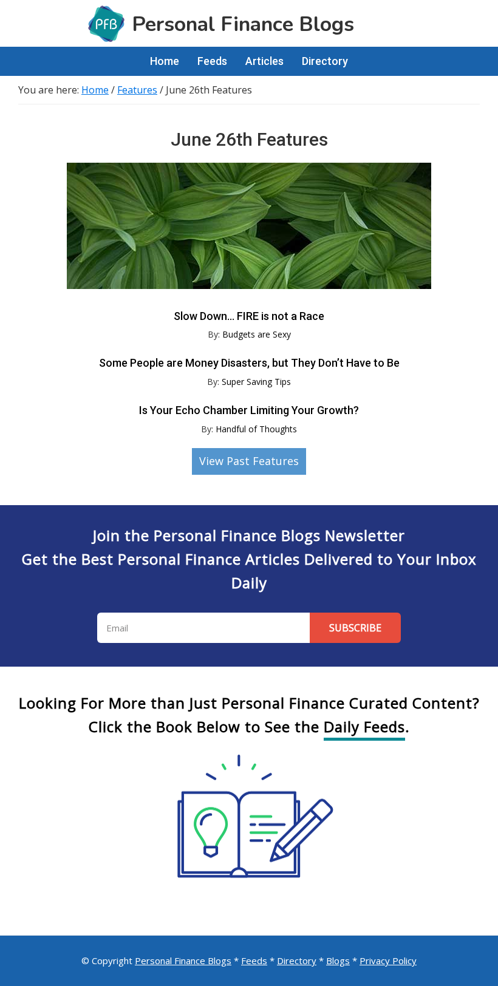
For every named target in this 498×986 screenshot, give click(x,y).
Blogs (338, 960)
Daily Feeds (364, 726)
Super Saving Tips (256, 381)
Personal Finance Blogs (183, 960)
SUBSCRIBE (355, 627)
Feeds (254, 960)
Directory (296, 960)
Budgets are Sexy (256, 334)
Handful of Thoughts (256, 429)
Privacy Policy (388, 960)
